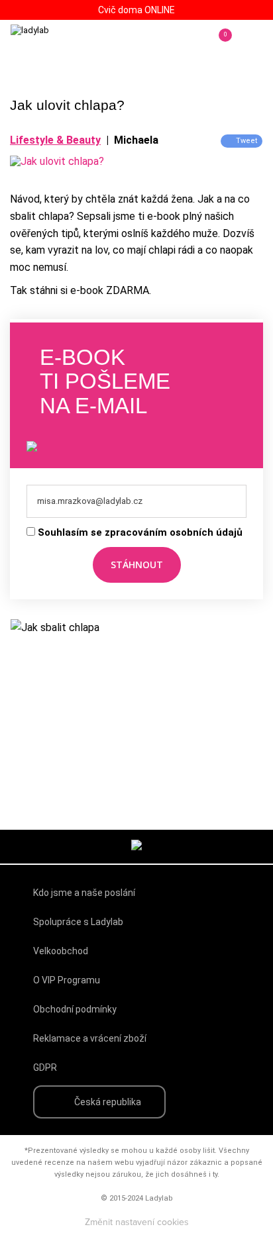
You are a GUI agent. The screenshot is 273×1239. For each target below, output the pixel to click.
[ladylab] (66, 43)
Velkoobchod (60, 951)
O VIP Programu (66, 980)
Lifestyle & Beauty (55, 140)
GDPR (45, 1067)
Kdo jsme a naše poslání (84, 892)
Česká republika (107, 1102)
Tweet (246, 140)
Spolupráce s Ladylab (78, 922)
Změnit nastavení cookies (137, 1222)
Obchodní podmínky (75, 1009)
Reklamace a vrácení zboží (89, 1038)
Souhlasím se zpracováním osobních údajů (140, 532)
